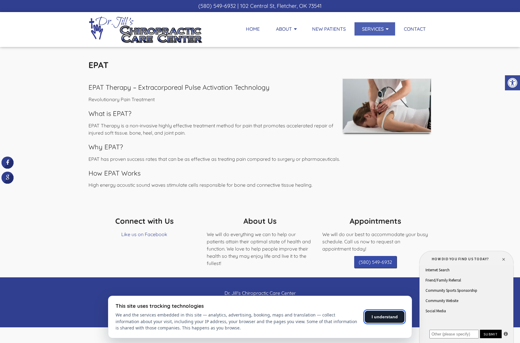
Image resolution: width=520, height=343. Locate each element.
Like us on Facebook (144, 234)
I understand (385, 316)
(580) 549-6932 (217, 5)
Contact (415, 29)
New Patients (329, 29)
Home (253, 29)
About (284, 29)
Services (373, 29)
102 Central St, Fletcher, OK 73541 (281, 5)
